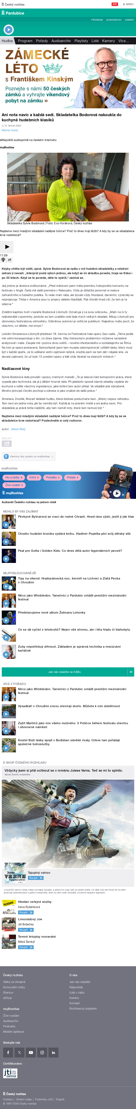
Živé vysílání (12, 485)
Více (123, 41)
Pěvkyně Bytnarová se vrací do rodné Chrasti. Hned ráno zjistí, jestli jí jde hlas (76, 516)
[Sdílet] (9, 260)
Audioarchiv (113, 20)
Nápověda (76, 987)
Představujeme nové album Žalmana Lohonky (51, 612)
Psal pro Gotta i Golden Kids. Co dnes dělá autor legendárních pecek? (70, 550)
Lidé (95, 41)
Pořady (42, 41)
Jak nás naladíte (79, 982)
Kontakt (74, 1003)
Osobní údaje (24, 1099)
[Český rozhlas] (13, 4)
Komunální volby (14, 987)
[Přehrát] (6, 247)
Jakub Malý (18, 429)
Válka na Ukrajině (14, 982)
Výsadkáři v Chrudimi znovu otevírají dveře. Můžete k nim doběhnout (69, 706)
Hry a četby (12, 477)
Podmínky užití (44, 1099)
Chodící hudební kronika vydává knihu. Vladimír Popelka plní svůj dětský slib (74, 533)
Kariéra (74, 998)
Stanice (8, 992)
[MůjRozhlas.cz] (7, 148)
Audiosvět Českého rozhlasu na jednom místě (29, 502)
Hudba (7, 41)
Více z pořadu (14, 684)
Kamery (129, 20)
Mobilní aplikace (13, 1031)
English (60, 1099)
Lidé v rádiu (77, 992)
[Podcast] (3, 260)
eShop (7, 998)
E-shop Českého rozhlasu (24, 762)
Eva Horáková (63, 223)
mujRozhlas (9, 468)
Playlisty (81, 41)
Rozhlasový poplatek (83, 1008)
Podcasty (9, 1026)
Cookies (8, 1099)
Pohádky (51, 477)
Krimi (33, 477)
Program (97, 20)
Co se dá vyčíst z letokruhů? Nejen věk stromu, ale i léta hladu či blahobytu (74, 629)
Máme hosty (10, 130)
